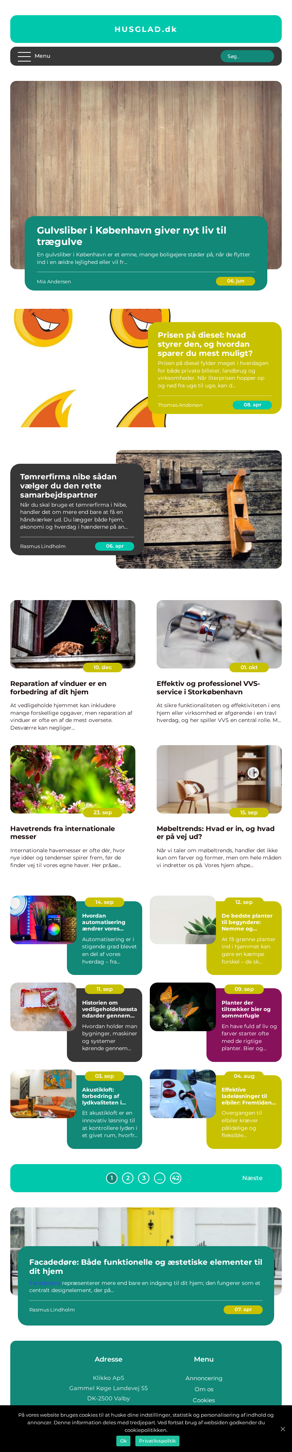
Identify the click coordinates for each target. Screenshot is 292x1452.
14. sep (104, 902)
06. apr (115, 546)
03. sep (104, 1076)
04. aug (244, 1076)
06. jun (235, 281)
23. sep (103, 812)
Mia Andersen (54, 281)
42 (175, 1178)
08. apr (252, 404)
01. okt (249, 667)
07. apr (243, 1309)
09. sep (244, 989)
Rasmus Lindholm (43, 546)
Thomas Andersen (180, 405)
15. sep (249, 812)
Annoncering (204, 1378)
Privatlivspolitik (157, 1441)
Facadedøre (44, 1283)
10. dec (103, 667)
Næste (252, 1178)
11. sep (105, 989)
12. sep (244, 902)
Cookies (204, 1400)
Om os (204, 1389)
